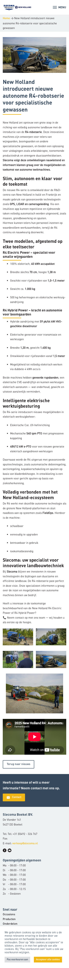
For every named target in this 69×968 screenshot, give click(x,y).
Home (6, 18)
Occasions (9, 914)
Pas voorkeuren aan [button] (17, 959)
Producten (9, 919)
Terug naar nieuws (18, 764)
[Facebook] (4, 850)
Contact (13, 797)
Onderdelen (10, 924)
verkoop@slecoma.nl (25, 843)
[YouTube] (9, 850)
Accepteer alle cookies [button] (48, 959)
